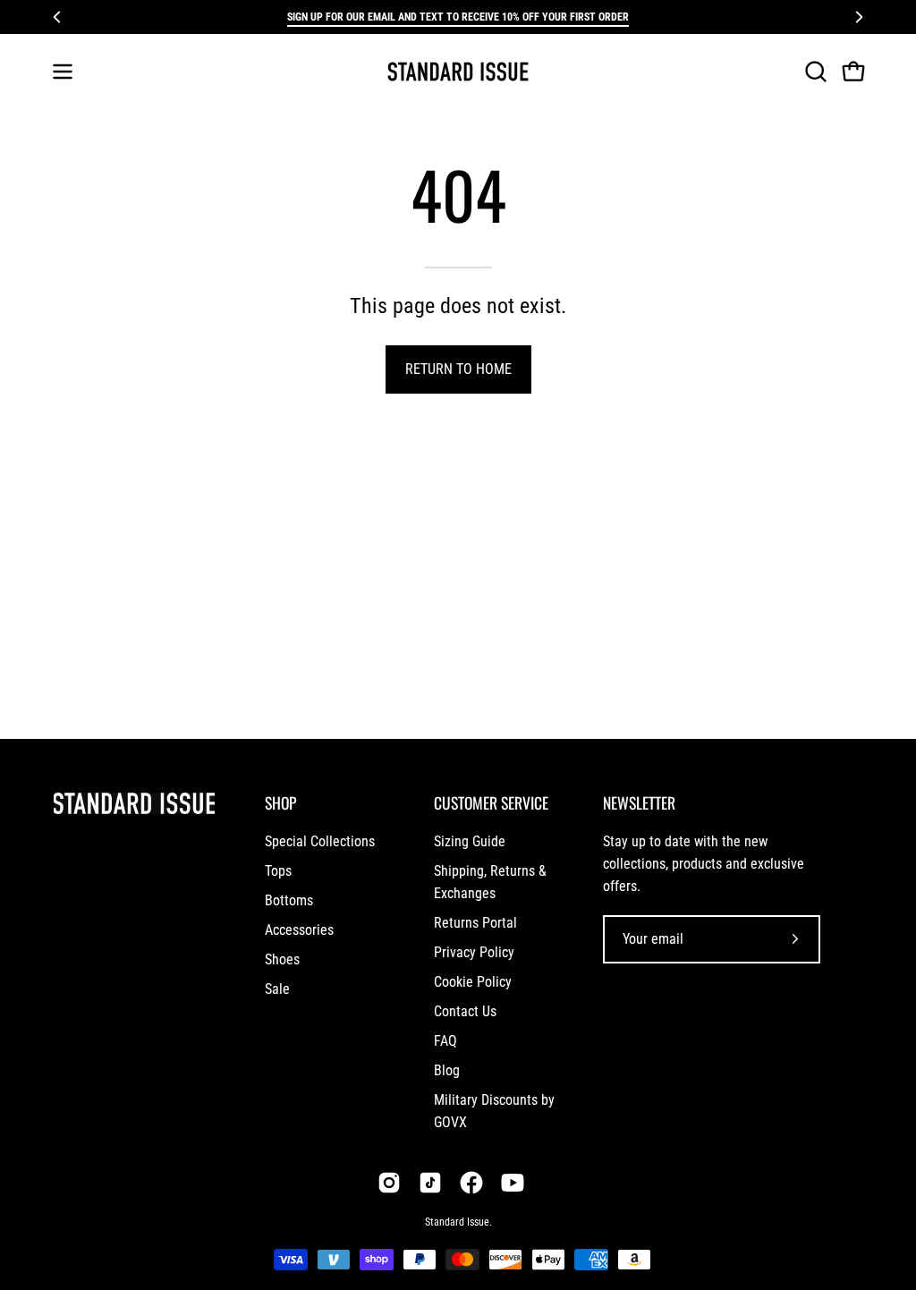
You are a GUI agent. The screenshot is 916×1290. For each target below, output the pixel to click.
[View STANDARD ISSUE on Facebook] (471, 1182)
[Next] (859, 17)
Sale (277, 988)
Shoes (282, 959)
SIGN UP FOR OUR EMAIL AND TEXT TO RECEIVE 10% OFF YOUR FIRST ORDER (458, 17)
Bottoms (289, 900)
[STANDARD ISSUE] (458, 71)
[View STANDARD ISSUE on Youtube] (512, 1182)
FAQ (445, 1040)
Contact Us (465, 1011)
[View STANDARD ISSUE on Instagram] (389, 1182)
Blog (447, 1070)
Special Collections (320, 841)
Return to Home (458, 369)
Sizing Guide (469, 841)
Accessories (299, 929)
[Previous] (57, 17)
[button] (814, 71)
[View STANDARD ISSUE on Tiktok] (430, 1182)
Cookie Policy (473, 981)
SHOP (280, 802)
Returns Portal (475, 922)
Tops (278, 870)
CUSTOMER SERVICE (491, 802)
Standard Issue (457, 1222)
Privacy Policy (474, 952)
